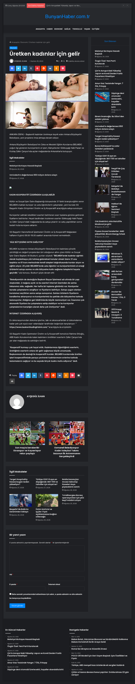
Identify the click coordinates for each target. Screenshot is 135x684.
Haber (49, 29)
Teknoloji (77, 29)
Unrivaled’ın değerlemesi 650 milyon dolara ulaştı (33, 175)
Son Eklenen (110, 41)
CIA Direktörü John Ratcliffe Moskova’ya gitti (108, 222)
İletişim (95, 29)
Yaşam (87, 29)
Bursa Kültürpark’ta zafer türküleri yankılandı (107, 147)
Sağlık (67, 29)
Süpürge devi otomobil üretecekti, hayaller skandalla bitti (117, 100)
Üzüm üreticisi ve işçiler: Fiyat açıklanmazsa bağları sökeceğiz (46, 513)
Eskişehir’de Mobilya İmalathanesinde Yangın (118, 190)
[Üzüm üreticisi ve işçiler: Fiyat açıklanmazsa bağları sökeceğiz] (47, 500)
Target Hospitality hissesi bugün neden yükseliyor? (19, 482)
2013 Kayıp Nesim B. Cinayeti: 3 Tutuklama (116, 313)
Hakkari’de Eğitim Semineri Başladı (116, 207)
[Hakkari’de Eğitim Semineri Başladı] (102, 207)
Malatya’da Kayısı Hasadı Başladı (25, 165)
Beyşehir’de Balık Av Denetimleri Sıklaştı (18, 510)
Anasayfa (40, 29)
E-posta (13, 584)
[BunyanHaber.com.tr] (67, 16)
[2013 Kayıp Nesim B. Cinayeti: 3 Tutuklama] (102, 313)
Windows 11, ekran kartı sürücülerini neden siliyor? (118, 257)
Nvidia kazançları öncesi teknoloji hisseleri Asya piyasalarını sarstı (71, 483)
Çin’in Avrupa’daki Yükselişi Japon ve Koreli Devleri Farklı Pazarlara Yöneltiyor (77, 5)
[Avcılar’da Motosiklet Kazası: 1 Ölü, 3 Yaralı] (102, 294)
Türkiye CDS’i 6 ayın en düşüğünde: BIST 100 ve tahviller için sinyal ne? (47, 482)
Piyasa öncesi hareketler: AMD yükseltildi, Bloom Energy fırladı (110, 232)
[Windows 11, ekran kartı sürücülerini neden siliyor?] (102, 257)
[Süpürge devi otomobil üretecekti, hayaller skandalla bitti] (102, 97)
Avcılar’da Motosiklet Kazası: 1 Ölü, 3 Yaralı (118, 295)
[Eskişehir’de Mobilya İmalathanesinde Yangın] (102, 190)
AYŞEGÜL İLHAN (20, 61)
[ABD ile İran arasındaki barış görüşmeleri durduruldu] (102, 275)
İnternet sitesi (54, 584)
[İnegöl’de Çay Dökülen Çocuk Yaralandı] (102, 172)
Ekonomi (58, 29)
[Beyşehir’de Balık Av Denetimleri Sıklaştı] (20, 500)
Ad (11, 574)
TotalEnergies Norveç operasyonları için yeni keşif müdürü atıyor (73, 498)
